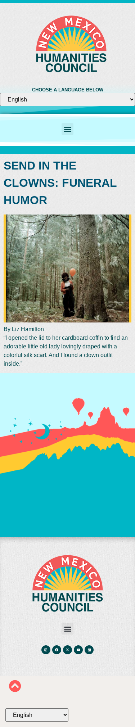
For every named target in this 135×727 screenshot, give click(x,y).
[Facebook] (56, 649)
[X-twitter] (67, 649)
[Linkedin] (89, 649)
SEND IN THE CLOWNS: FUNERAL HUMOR (60, 183)
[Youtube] (78, 649)
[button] (67, 129)
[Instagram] (45, 649)
